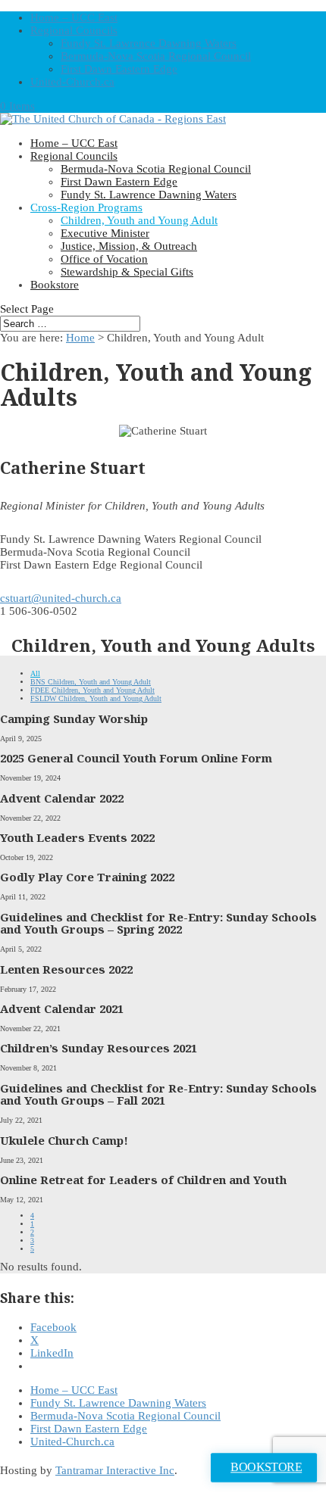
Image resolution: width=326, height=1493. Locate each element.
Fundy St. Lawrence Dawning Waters (149, 43)
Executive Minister (105, 233)
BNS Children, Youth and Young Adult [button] (90, 682)
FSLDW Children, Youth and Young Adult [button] (95, 698)
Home (80, 338)
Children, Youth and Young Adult (139, 220)
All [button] (35, 673)
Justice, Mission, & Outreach (129, 246)
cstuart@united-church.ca (60, 598)
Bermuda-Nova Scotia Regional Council (156, 56)
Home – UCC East (74, 17)
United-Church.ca (72, 82)
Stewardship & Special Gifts (127, 272)
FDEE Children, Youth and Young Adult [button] (92, 690)
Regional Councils (74, 30)
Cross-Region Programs (86, 207)
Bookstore (54, 285)
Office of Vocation (104, 259)
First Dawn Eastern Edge (119, 69)
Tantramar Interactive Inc (114, 1470)
